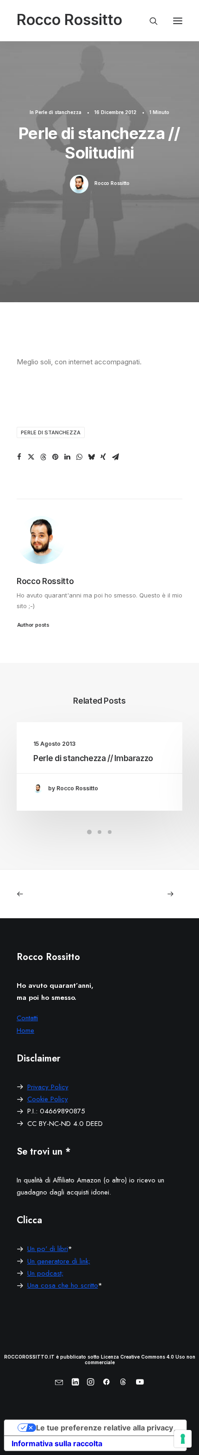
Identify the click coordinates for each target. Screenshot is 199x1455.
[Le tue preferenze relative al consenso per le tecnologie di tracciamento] (183, 1439)
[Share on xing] (103, 457)
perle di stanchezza (51, 432)
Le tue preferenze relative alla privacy (104, 1427)
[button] (177, 20)
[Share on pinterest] (55, 457)
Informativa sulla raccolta (57, 1443)
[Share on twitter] (31, 457)
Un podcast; (45, 1273)
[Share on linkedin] (67, 457)
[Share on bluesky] (91, 457)
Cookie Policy (47, 1099)
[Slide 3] (110, 832)
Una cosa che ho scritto (62, 1285)
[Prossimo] (149, 893)
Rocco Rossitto (111, 183)
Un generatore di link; (58, 1261)
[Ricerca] (149, 21)
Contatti (27, 1018)
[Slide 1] (89, 832)
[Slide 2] (99, 832)
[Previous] (50, 893)
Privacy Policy (47, 1087)
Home (25, 1030)
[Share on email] (115, 457)
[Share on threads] (43, 457)
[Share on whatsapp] (79, 457)
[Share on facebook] (19, 457)
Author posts (33, 624)
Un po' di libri (47, 1249)
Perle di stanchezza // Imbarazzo (93, 758)
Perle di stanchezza (58, 112)
